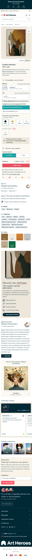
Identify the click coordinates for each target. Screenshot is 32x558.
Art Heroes (5, 523)
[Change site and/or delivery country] (30, 11)
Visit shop (4, 191)
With (24, 155)
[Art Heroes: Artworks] (30, 511)
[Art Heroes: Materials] (30, 515)
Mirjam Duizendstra (10, 64)
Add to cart (17, 165)
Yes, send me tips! (7, 482)
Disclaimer (15, 549)
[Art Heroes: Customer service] (30, 519)
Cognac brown (6, 224)
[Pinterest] (10, 527)
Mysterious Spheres (17, 224)
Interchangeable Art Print (11, 111)
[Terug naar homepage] (9, 15)
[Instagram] (7, 527)
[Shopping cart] (29, 15)
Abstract (22, 217)
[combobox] (14, 19)
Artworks (4, 511)
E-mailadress (5, 475)
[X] (15, 527)
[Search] (28, 19)
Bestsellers (21, 219)
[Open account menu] (26, 15)
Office (28, 219)
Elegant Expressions (21, 227)
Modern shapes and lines (9, 222)
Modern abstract (22, 222)
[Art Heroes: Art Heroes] (30, 523)
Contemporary (12, 219)
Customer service (7, 519)
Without (10, 155)
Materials (4, 515)
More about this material (24, 84)
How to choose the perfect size (22, 93)
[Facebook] (12, 527)
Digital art (9, 217)
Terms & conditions (7, 549)
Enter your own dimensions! (16, 101)
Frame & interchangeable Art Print (13, 107)
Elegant (17, 209)
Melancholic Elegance (8, 227)
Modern (16, 217)
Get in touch (8, 504)
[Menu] (2, 15)
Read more (12, 191)
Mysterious (10, 209)
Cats (3, 217)
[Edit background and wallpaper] (29, 31)
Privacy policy (16, 551)
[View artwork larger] (29, 28)
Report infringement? (24, 549)
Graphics (4, 219)
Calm (3, 209)
